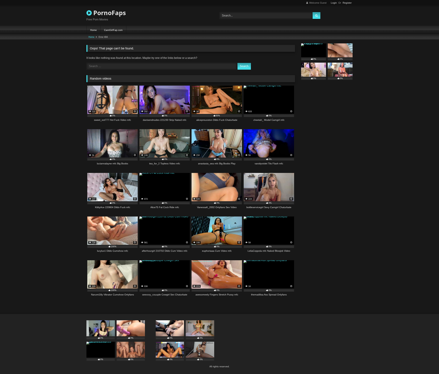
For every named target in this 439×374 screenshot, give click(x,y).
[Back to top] (428, 363)
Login (334, 2)
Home (93, 30)
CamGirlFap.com (113, 30)
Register (347, 2)
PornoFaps (109, 13)
